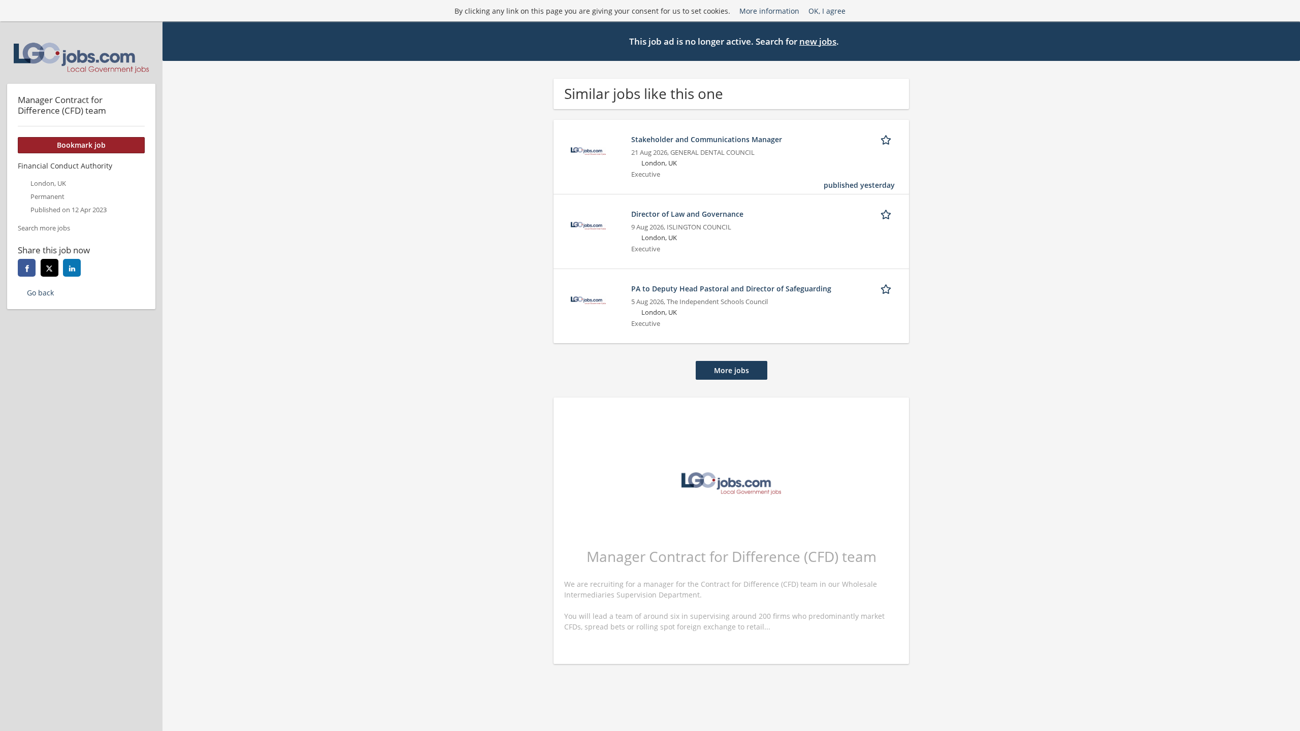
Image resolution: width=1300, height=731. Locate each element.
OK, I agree (827, 11)
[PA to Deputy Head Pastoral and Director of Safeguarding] (588, 299)
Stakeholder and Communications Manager (706, 139)
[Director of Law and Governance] (588, 224)
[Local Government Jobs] (81, 58)
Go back (40, 292)
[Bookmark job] (888, 139)
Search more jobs (44, 228)
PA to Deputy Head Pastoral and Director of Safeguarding (731, 288)
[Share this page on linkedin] (72, 268)
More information (769, 11)
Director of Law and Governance (687, 214)
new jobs (817, 41)
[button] (1284, 40)
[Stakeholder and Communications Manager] (588, 150)
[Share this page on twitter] (49, 268)
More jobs (731, 370)
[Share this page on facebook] (27, 268)
